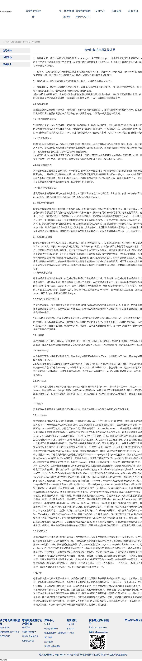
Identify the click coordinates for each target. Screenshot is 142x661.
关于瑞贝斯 (5, 636)
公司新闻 (7, 50)
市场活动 (7, 57)
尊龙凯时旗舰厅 (6, 12)
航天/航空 (48, 642)
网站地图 (3, 660)
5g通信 (47, 624)
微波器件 (26, 627)
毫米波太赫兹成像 (54, 646)
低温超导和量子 (51, 629)
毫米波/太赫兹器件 (30, 636)
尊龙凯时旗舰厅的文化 (9, 632)
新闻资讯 (133, 11)
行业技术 (7, 64)
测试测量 (48, 637)
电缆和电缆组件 (29, 632)
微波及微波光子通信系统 (55, 633)
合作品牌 (116, 11)
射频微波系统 (28, 641)
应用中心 (100, 11)
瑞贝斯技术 (5, 627)
